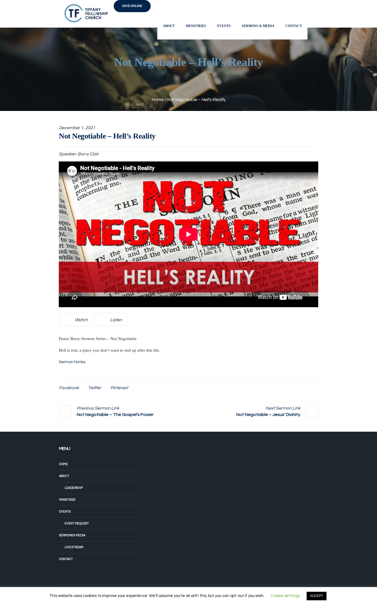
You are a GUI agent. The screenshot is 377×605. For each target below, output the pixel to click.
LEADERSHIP (74, 487)
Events (65, 511)
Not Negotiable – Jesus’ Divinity (268, 414)
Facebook (69, 388)
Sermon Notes (72, 362)
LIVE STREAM (74, 547)
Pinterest (119, 388)
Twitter (94, 388)
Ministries (67, 499)
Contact (66, 559)
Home (157, 99)
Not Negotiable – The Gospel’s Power (115, 414)
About (64, 475)
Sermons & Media (72, 535)
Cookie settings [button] (285, 596)
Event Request (77, 523)
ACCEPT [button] (316, 596)
